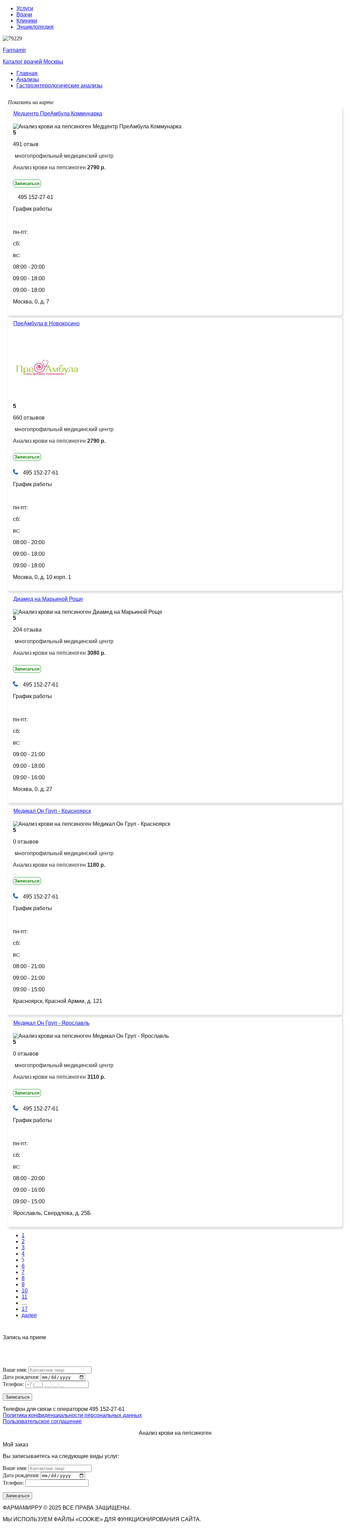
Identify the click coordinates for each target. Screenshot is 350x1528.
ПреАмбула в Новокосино (46, 323)
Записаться (27, 183)
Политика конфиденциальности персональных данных (72, 1415)
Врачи (24, 14)
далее (29, 1315)
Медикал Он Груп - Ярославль (51, 1023)
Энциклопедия (35, 27)
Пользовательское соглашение (42, 1421)
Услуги (24, 8)
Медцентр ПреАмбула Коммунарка (57, 113)
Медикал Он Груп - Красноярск (52, 811)
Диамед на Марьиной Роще (48, 599)
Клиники (26, 21)
